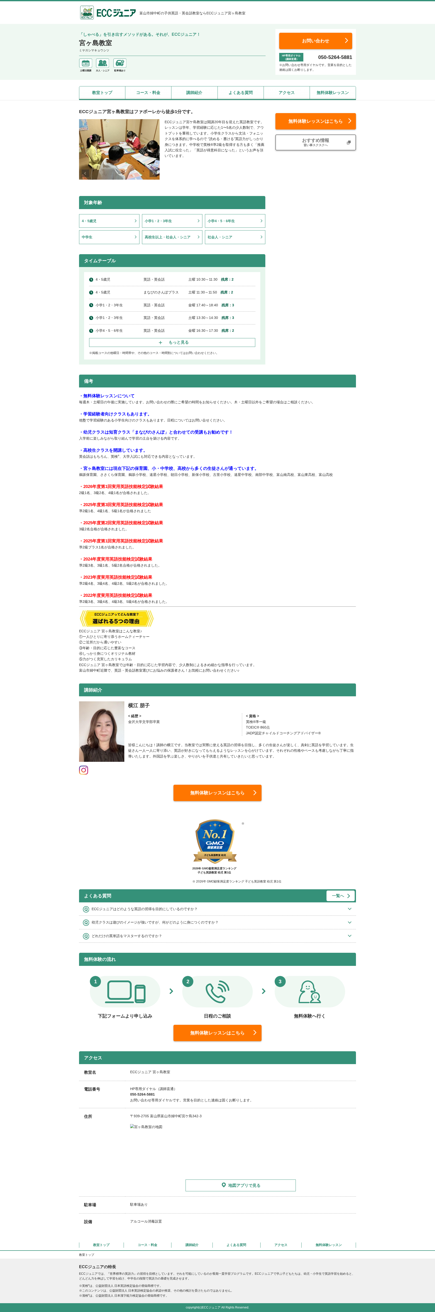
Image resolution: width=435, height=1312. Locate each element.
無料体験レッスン (333, 92)
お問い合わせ (315, 40)
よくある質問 (241, 92)
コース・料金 (148, 92)
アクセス (287, 92)
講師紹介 (194, 92)
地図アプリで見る (244, 1185)
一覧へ (338, 896)
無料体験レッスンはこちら (315, 121)
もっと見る (179, 342)
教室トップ (102, 92)
